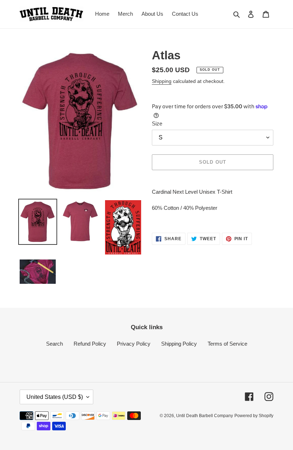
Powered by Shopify (253, 415)
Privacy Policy (133, 344)
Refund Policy (90, 344)
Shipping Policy (179, 344)
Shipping (162, 81)
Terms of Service (227, 344)
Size (157, 123)
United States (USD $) (54, 397)
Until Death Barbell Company (204, 415)
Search (54, 344)
